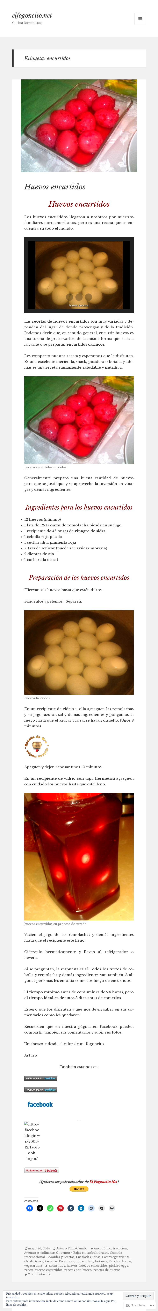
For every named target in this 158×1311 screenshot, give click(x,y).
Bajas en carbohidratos (90, 1253)
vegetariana (33, 1265)
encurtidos (57, 1265)
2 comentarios (39, 1274)
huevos (72, 1265)
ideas (96, 1257)
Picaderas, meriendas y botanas (83, 1261)
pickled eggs (118, 1265)
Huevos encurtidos (54, 186)
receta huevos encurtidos (43, 1270)
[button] (69, 297)
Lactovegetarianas (116, 1257)
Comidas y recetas (60, 1257)
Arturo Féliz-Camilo (71, 1248)
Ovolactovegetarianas (40, 1261)
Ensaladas (83, 1257)
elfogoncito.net (32, 15)
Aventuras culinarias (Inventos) (48, 1253)
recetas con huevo (78, 1270)
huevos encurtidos (93, 1265)
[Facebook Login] (79, 1118)
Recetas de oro (120, 1261)
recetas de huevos (106, 1270)
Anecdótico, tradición (110, 1248)
